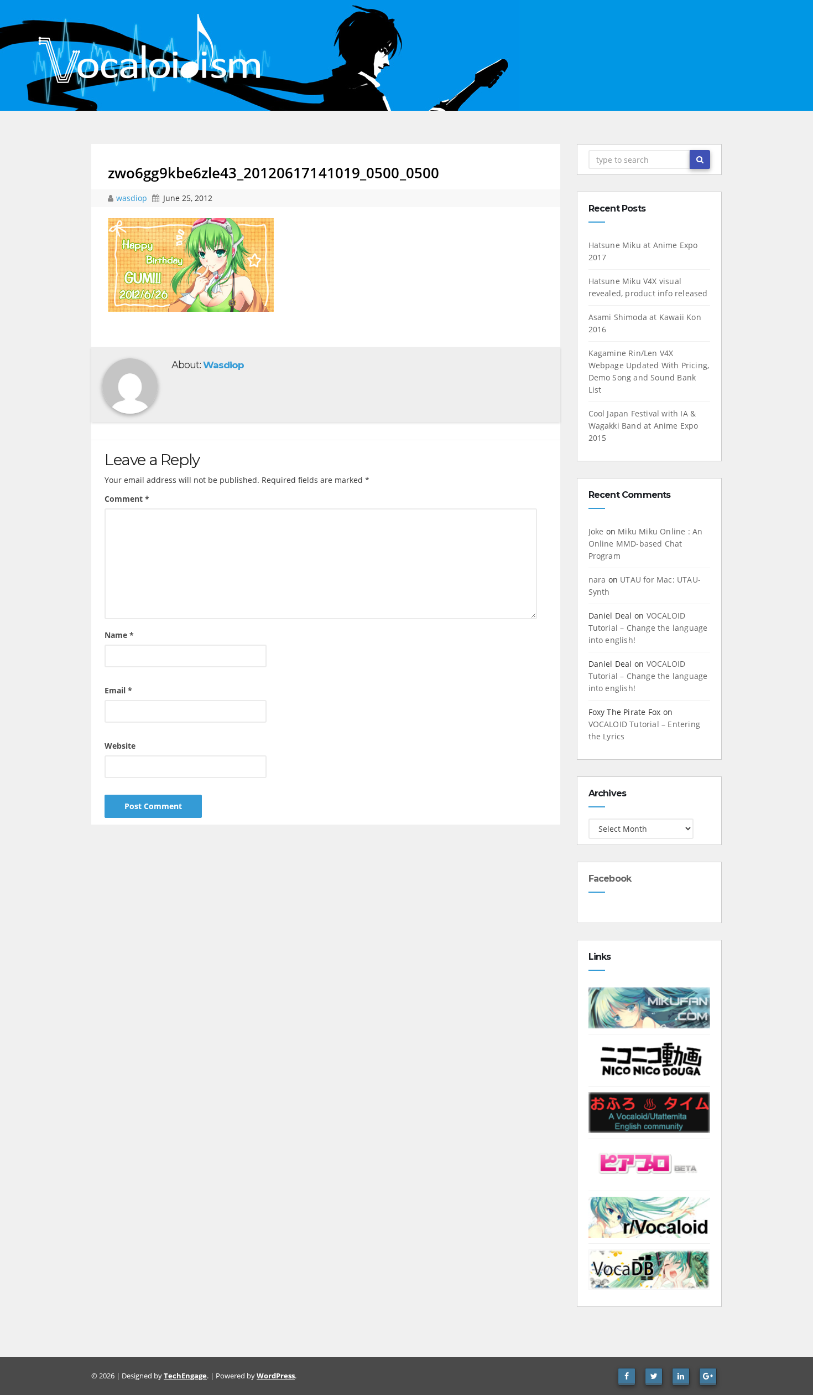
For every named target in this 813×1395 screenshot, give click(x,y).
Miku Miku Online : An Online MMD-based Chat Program (645, 543)
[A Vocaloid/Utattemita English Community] (649, 1111)
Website (120, 745)
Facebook (610, 878)
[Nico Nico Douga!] (649, 1059)
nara (597, 579)
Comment (127, 498)
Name (119, 635)
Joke (596, 531)
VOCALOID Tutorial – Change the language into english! (648, 627)
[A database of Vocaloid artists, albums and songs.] (649, 1268)
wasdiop (132, 198)
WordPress (276, 1376)
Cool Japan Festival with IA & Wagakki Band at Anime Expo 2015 (643, 425)
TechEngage (185, 1376)
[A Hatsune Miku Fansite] (649, 1007)
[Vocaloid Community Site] (649, 1164)
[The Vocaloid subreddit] (649, 1216)
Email (118, 690)
